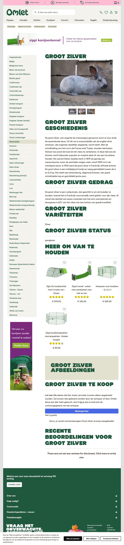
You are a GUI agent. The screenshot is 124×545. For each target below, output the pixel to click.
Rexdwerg (13, 235)
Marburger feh (15, 192)
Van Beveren (14, 285)
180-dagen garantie (62, 2)
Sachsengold (15, 251)
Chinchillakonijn (16, 95)
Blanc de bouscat (17, 70)
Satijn (12, 260)
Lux (11, 188)
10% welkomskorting (92, 2)
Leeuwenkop (15, 180)
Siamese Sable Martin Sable (22, 264)
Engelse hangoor (16, 116)
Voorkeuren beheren (110, 539)
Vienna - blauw (16, 290)
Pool (11, 226)
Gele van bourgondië (18, 129)
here (104, 453)
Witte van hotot (16, 311)
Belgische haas (16, 65)
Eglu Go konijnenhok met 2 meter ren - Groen (56, 290)
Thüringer (13, 281)
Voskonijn (13, 306)
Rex (10, 230)
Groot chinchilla (16, 133)
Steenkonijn (14, 268)
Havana (12, 146)
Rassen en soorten (24, 26)
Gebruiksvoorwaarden (94, 525)
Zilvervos (13, 315)
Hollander (13, 150)
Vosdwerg (13, 302)
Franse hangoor (16, 125)
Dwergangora (15, 108)
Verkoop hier (82, 411)
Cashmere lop (15, 87)
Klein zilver (14, 167)
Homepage (11, 26)
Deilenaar (13, 99)
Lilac (11, 184)
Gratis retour (34, 2)
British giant (14, 78)
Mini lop (12, 197)
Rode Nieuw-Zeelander (19, 243)
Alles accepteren (72, 539)
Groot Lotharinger (17, 137)
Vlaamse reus (15, 298)
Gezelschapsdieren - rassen (20, 512)
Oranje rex (14, 213)
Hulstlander (14, 154)
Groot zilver (14, 142)
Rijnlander (14, 239)
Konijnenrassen (39, 26)
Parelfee (13, 218)
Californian (14, 82)
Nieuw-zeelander (17, 209)
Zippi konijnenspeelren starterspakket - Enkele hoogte (56, 336)
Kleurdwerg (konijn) (18, 175)
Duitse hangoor (16, 104)
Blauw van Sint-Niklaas (19, 74)
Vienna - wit (14, 294)
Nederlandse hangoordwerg (21, 205)
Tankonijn (13, 273)
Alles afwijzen (91, 539)
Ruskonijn (13, 247)
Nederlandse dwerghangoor (22, 201)
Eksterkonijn (14, 112)
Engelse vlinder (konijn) (19, 120)
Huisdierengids (14, 517)
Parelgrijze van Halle (18, 222)
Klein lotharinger (16, 163)
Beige (11, 61)
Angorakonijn (15, 57)
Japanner (13, 158)
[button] (62, 517)
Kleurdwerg (14, 171)
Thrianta (13, 277)
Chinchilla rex (15, 91)
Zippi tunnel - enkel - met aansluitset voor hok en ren (82, 290)
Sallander (13, 256)
